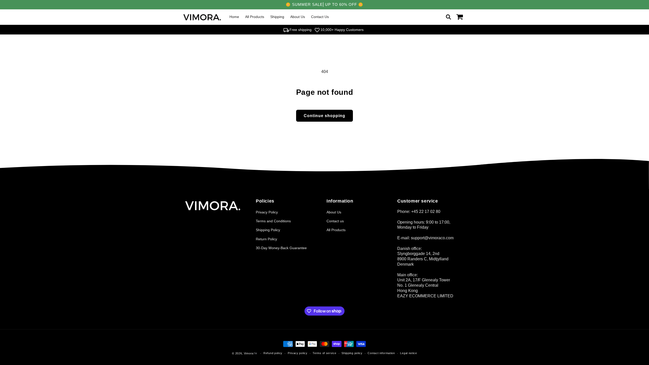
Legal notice (408, 353)
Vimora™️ (250, 353)
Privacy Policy (267, 212)
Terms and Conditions (273, 221)
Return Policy (266, 239)
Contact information (381, 353)
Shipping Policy (268, 230)
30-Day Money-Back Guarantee (281, 248)
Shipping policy (352, 353)
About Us (334, 212)
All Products (336, 230)
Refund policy (272, 353)
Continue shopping (324, 116)
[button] (448, 17)
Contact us (335, 221)
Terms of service (324, 353)
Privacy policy (298, 353)
